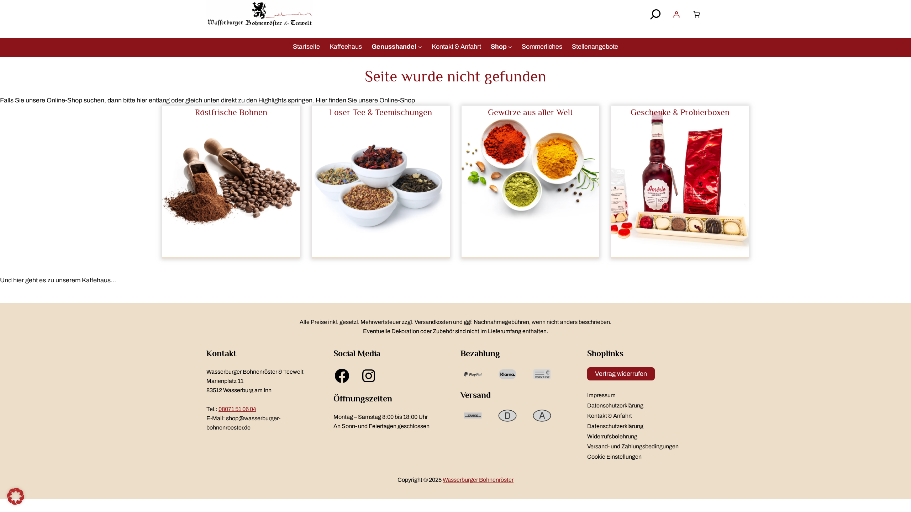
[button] (15, 496)
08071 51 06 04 (237, 409)
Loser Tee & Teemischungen (381, 112)
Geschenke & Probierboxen (680, 112)
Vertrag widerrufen (621, 373)
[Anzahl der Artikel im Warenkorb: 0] (697, 14)
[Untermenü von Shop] (510, 46)
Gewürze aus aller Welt (530, 112)
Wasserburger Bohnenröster (478, 480)
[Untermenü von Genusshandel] (420, 46)
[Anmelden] (676, 14)
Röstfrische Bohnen (231, 112)
